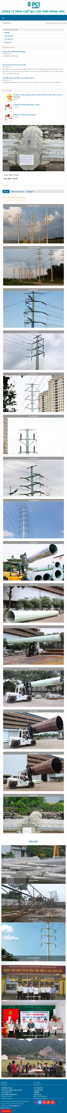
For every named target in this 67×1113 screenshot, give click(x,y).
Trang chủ (49, 23)
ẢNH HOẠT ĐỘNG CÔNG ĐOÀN (33, 1035)
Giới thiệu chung (6, 1088)
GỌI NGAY (6, 1111)
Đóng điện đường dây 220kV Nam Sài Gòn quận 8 (18, 78)
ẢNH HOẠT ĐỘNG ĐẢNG (33, 996)
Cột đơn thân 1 (33, 500)
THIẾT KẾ (6, 33)
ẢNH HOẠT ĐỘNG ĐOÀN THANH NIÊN (33, 1074)
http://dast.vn (6, 1108)
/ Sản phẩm (55, 23)
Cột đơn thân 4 (33, 374)
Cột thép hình (8, 39)
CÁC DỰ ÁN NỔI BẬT (33, 958)
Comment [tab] (29, 191)
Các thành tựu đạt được (9, 1094)
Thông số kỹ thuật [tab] (17, 191)
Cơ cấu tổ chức (6, 1092)
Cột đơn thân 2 (33, 458)
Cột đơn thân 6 (33, 332)
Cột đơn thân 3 (33, 416)
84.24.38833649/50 (14, 1106)
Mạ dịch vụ (8, 42)
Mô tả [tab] (6, 191)
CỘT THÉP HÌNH (33, 919)
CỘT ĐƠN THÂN (33, 880)
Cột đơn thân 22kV (33, 205)
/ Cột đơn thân (62, 23)
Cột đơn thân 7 (33, 290)
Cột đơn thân (8, 36)
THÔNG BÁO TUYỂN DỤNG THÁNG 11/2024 (26, 105)
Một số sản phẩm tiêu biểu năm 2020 (14, 65)
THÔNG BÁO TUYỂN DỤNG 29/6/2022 (14, 51)
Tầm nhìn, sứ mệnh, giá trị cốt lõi (11, 1090)
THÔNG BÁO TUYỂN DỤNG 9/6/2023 (24, 115)
